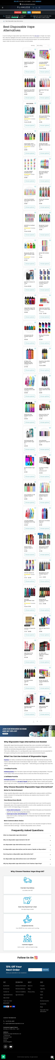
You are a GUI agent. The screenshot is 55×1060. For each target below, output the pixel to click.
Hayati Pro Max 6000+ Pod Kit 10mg (44, 362)
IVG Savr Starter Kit (29, 572)
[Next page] (40, 721)
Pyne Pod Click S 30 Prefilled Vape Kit (44, 415)
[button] (33, 7)
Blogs (29, 988)
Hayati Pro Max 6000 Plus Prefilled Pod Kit (29, 90)
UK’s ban (37, 36)
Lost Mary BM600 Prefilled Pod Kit (28, 172)
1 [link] (33, 721)
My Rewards (6, 985)
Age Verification (20, 994)
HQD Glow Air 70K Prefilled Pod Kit (28, 654)
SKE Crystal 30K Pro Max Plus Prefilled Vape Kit (44, 173)
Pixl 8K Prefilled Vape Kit (29, 468)
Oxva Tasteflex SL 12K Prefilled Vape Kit (29, 495)
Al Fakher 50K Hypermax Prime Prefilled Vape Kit (28, 362)
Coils (41, 997)
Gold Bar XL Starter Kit (29, 628)
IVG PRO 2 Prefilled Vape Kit (43, 468)
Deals (24, 12)
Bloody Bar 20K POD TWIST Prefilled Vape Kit (29, 254)
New (29, 12)
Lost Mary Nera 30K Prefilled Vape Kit (44, 282)
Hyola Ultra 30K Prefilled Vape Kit (28, 415)
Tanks (41, 991)
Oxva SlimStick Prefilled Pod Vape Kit (44, 441)
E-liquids (42, 985)
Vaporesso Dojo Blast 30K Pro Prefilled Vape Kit (44, 309)
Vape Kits (42, 988)
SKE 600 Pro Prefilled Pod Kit (29, 226)
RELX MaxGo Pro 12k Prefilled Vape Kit (43, 573)
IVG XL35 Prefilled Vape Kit (28, 681)
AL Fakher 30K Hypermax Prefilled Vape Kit (43, 654)
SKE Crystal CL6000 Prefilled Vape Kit (44, 547)
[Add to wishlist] (35, 49)
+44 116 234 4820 (9, 1021)
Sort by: (33, 45)
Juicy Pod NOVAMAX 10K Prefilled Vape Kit (29, 200)
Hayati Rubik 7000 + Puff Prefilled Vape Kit (29, 144)
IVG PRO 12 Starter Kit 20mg (29, 282)
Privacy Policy (31, 991)
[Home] (3, 21)
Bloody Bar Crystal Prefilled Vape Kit (43, 226)
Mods (41, 994)
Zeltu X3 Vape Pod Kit (44, 628)
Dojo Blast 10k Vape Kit (44, 90)
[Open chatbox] (52, 1057)
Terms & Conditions (21, 991)
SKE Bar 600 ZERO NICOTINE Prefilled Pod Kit (44, 145)
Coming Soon (36, 12)
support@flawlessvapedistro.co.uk (14, 1023)
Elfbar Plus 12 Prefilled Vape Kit (44, 521)
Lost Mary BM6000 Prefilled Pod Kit (43, 63)
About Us (30, 985)
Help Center (6, 997)
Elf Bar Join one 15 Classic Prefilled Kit (44, 681)
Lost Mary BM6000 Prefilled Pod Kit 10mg (29, 521)
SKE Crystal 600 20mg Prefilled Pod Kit (44, 117)
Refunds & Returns (20, 988)
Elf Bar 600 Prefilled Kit (44, 253)
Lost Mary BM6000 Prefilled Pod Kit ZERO (29, 389)
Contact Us (6, 991)
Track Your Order (7, 1001)
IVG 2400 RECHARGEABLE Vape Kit (29, 600)
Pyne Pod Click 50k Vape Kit (29, 117)
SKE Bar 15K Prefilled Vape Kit (44, 200)
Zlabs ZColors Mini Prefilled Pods (43, 707)
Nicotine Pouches (44, 1001)
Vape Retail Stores (8, 994)
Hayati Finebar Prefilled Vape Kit (28, 547)
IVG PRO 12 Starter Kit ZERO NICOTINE (29, 707)
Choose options (29, 71)
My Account (6, 988)
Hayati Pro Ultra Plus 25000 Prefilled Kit (29, 63)
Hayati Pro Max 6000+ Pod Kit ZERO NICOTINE (44, 389)
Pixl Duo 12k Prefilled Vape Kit (44, 336)
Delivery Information (21, 985)
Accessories (43, 1004)
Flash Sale (18, 12)
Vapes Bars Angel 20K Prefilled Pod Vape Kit (29, 308)
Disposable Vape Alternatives (44, 1010)
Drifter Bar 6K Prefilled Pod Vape (43, 600)
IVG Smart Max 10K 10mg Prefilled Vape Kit (29, 442)
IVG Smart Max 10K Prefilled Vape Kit (28, 336)
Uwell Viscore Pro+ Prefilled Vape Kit (43, 495)
